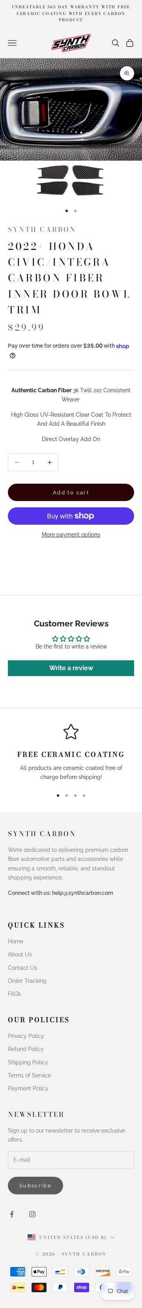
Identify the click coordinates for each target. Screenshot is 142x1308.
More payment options (71, 534)
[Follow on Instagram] (32, 1214)
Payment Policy (28, 1088)
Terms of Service (29, 1075)
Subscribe (35, 1186)
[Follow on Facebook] (12, 1214)
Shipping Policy (28, 1062)
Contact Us (22, 968)
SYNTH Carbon (42, 229)
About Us (20, 954)
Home (15, 941)
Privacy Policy (26, 1036)
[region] (71, 753)
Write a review (71, 668)
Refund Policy (26, 1049)
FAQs (14, 994)
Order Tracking (27, 981)
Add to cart (71, 493)
